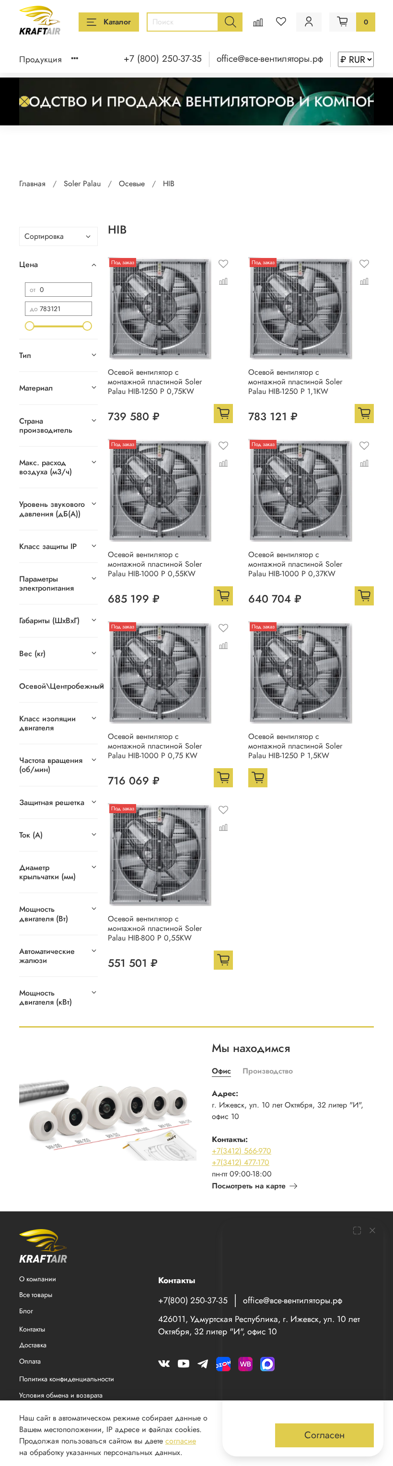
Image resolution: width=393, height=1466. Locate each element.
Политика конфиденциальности (66, 1379)
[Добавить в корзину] (223, 413)
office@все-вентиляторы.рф (270, 58)
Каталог (117, 21)
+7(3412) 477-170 (240, 1162)
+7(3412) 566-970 (241, 1150)
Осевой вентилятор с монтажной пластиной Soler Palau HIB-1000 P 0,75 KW (155, 746)
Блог (26, 1311)
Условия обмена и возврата (61, 1395)
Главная (32, 183)
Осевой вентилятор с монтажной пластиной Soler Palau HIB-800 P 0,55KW (155, 928)
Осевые (132, 183)
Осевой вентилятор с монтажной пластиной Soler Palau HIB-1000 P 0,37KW (295, 564)
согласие (180, 1440)
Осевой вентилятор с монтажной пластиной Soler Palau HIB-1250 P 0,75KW (155, 382)
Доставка (32, 1345)
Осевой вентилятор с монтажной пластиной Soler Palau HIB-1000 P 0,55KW (155, 564)
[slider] (30, 326)
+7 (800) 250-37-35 (163, 58)
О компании (37, 1279)
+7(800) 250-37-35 (193, 1300)
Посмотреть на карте (249, 1185)
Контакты (32, 1329)
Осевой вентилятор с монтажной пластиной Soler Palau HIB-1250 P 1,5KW (295, 746)
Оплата (30, 1361)
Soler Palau (82, 183)
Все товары (35, 1294)
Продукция (40, 59)
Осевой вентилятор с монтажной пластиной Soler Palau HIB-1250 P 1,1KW (295, 382)
